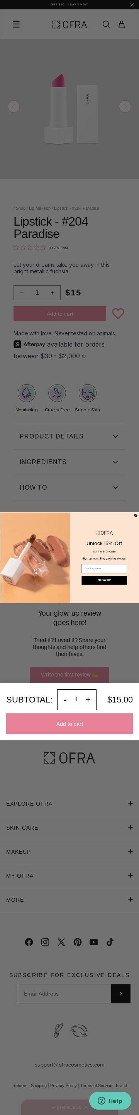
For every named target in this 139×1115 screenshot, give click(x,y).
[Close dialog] (135, 515)
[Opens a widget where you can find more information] (110, 1101)
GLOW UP (104, 580)
